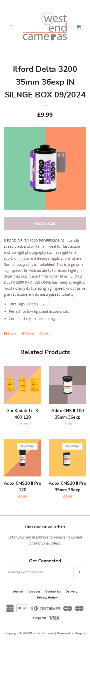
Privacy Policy (47, 598)
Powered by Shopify (71, 633)
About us (34, 591)
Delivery (71, 591)
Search (18, 591)
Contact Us (53, 591)
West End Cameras (41, 633)
